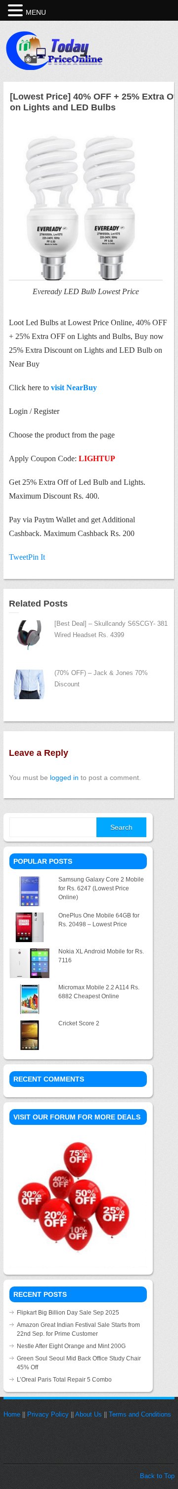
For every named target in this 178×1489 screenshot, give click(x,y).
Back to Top (157, 1476)
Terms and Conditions (140, 1414)
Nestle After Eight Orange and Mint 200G (71, 1346)
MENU (36, 12)
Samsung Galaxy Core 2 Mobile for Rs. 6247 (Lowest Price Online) (101, 888)
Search (121, 827)
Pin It (36, 557)
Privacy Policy (48, 1414)
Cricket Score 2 (78, 1023)
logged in (64, 777)
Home (11, 1414)
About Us (88, 1414)
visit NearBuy (74, 387)
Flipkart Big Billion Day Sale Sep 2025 (68, 1312)
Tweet (18, 557)
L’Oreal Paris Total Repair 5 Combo (64, 1379)
